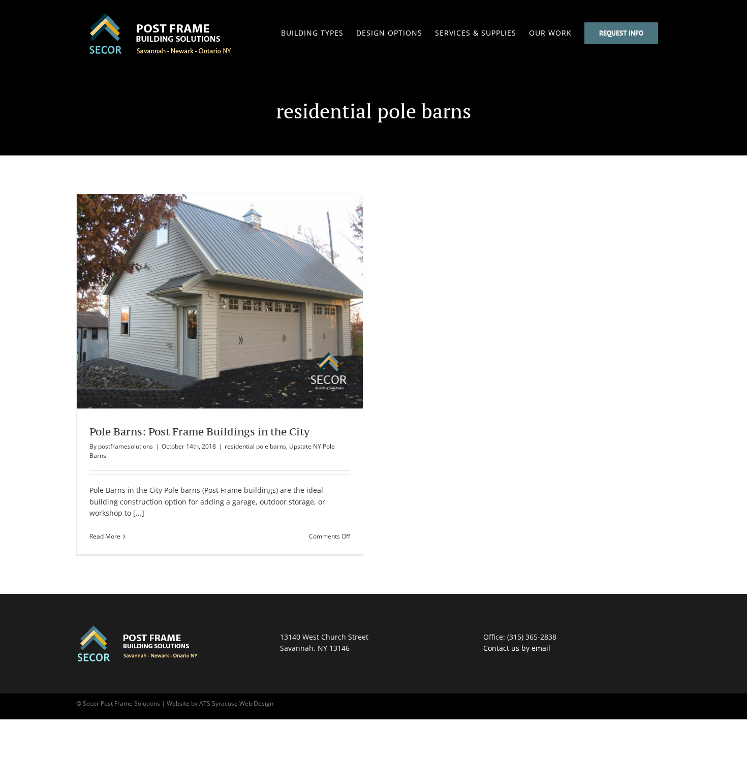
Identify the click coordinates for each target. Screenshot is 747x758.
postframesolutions (125, 446)
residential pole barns (255, 446)
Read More (104, 536)
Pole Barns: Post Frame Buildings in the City (201, 301)
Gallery (238, 301)
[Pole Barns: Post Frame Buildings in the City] (220, 301)
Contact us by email (516, 648)
